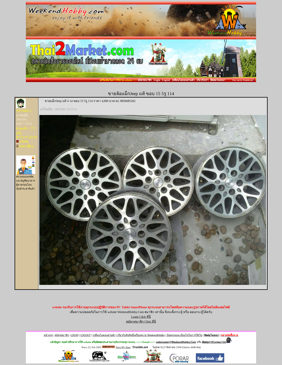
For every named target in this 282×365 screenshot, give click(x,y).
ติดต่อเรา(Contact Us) (214, 342)
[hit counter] (108, 347)
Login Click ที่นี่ (141, 316)
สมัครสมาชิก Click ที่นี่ (141, 321)
